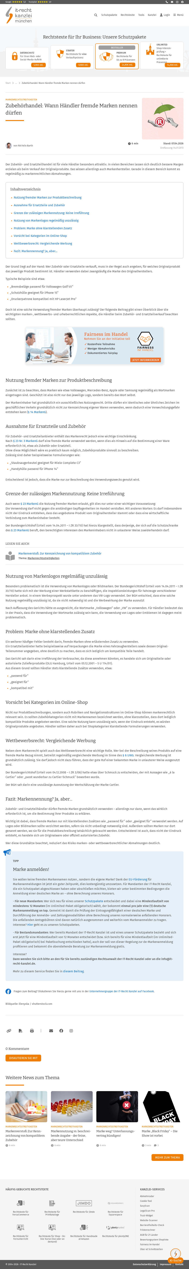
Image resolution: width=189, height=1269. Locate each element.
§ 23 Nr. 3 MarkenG (25, 441)
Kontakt (179, 1264)
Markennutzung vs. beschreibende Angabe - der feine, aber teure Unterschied (71, 1135)
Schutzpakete (109, 15)
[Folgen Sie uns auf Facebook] (182, 2)
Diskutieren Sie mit (23, 1058)
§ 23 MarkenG (29, 504)
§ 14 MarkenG (37, 412)
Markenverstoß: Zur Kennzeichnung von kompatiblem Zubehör (59, 553)
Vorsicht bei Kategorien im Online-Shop (40, 236)
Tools (141, 15)
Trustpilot (40, 2)
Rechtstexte (128, 15)
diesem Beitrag (73, 971)
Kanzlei (152, 15)
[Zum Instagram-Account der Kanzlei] (71, 1030)
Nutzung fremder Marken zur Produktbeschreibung (47, 197)
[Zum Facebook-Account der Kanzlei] (61, 1030)
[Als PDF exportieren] (20, 1030)
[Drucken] (31, 1030)
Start (8, 83)
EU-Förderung (138, 879)
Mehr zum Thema (167, 1157)
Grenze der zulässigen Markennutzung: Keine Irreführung (51, 213)
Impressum (165, 1264)
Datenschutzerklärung (144, 1264)
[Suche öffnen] (95, 15)
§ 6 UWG (128, 755)
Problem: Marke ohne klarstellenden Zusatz (43, 228)
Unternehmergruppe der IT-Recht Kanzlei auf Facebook (121, 991)
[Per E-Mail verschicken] (50, 1030)
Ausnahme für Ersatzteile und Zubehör (39, 205)
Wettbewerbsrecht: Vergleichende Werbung (43, 243)
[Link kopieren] (8, 1030)
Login (167, 15)
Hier (30, 924)
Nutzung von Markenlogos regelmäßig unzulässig (46, 220)
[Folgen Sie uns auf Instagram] (177, 2)
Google (16, 2)
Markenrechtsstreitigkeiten (21, 99)
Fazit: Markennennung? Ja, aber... (35, 251)
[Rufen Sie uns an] (167, 2)
